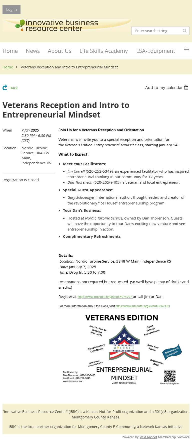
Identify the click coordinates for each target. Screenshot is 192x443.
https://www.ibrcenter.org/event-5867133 (143, 306)
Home (7, 66)
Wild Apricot (148, 437)
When (7, 130)
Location (9, 148)
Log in (11, 9)
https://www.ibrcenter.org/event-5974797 (105, 297)
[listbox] (167, 87)
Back (14, 87)
